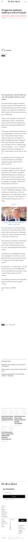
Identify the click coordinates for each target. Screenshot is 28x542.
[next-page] (5, 444)
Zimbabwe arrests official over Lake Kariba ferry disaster (13, 365)
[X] (10, 58)
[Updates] (3, 50)
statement (16, 146)
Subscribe (14, 496)
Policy (20, 533)
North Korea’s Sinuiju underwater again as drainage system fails (7, 418)
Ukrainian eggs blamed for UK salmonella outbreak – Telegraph (12, 374)
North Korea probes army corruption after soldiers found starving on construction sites (7, 435)
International (21, 525)
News (6, 324)
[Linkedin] (20, 58)
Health (2, 526)
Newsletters (21, 527)
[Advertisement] (14, 33)
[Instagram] (10, 526)
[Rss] (10, 529)
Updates (7, 16)
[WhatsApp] (17, 58)
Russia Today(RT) (12, 324)
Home (3, 16)
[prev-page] (2, 444)
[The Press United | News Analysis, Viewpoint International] (16, 2)
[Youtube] (10, 527)
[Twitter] (10, 523)
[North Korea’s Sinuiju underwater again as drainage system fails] (7, 412)
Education (3, 521)
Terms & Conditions (21, 531)
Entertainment (4, 523)
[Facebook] (7, 58)
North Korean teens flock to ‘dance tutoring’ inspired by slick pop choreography (20, 420)
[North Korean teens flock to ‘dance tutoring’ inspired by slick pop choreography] (20, 412)
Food (2, 524)
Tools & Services (22, 528)
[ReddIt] (14, 58)
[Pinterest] (23, 58)
